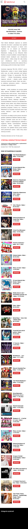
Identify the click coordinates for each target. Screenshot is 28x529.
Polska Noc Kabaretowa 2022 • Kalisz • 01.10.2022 (19, 194)
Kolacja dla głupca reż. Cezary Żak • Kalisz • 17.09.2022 (19, 219)
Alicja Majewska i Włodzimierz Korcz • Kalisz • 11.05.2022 (18, 395)
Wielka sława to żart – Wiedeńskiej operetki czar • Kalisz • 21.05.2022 (20, 294)
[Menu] (1, 2)
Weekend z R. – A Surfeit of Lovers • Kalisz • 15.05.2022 (19, 420)
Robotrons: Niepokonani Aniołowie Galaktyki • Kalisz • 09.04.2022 (19, 181)
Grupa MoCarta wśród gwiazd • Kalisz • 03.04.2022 (19, 332)
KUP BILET (16, 159)
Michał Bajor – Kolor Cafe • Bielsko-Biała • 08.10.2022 (20, 319)
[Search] (24, 2)
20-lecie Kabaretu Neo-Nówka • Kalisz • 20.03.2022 (19, 169)
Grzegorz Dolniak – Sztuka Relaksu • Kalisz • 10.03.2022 (19, 457)
